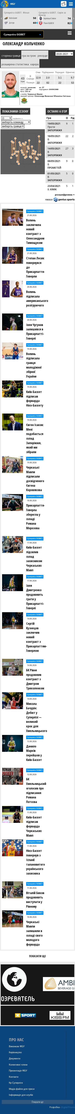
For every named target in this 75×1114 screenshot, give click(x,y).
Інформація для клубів (21, 1095)
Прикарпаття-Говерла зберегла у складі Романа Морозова (35, 516)
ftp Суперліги (16, 1082)
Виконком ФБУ (16, 1046)
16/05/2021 (53, 136)
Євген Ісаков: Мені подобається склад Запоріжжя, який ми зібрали (35, 438)
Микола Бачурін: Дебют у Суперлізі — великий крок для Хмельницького (36, 717)
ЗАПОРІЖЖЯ (54, 130)
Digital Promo (68, 1107)
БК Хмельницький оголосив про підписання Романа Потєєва (36, 790)
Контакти (13, 1076)
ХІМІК (53, 189)
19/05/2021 (53, 123)
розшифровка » (64, 194)
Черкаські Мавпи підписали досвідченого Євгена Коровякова (35, 478)
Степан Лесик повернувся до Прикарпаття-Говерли (35, 267)
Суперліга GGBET (35, 211)
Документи (14, 1058)
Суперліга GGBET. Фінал (16, 12)
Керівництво (15, 1052)
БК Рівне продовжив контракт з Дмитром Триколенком (35, 679)
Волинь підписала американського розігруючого (36, 298)
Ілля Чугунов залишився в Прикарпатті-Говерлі (35, 331)
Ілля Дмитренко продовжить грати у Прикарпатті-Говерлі (35, 596)
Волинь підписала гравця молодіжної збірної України (34, 365)
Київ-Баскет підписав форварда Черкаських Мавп (34, 826)
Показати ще (37, 1102)
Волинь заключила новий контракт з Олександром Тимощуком (35, 231)
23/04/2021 (53, 186)
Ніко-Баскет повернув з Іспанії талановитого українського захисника (35, 862)
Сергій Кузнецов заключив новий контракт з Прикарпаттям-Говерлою (36, 637)
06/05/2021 (53, 161)
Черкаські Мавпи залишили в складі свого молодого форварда (34, 933)
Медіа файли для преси (21, 1089)
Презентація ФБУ (18, 1070)
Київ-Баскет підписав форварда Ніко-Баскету (34, 398)
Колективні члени (18, 1064)
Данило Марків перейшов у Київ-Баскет (34, 753)
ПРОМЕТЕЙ (54, 167)
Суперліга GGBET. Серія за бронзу (52, 14)
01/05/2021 (53, 173)
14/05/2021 (53, 148)
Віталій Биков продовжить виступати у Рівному (35, 899)
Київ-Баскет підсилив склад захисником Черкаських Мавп (34, 558)
